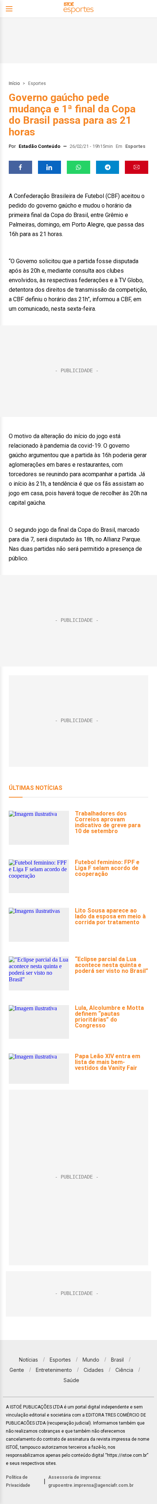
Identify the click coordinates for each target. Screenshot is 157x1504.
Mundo (91, 1359)
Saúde (71, 1380)
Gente (16, 1370)
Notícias (28, 1359)
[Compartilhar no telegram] (107, 167)
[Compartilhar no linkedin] (49, 167)
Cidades (94, 1370)
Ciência (124, 1370)
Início (14, 83)
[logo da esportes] (78, 9)
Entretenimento (54, 1370)
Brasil (117, 1359)
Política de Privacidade (18, 1481)
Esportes (37, 83)
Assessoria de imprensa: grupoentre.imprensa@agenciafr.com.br (91, 1481)
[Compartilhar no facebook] (20, 167)
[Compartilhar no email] (136, 167)
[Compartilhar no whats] (78, 167)
